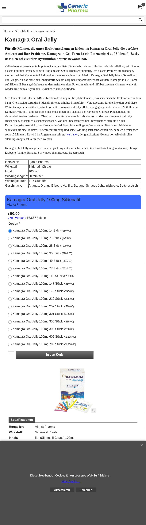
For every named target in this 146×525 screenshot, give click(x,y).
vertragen (72, 134)
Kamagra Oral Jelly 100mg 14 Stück (42, 230)
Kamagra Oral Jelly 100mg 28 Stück (42, 245)
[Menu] (4, 7)
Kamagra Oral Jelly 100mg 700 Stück (44, 344)
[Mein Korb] (139, 7)
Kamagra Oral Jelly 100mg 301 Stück (43, 313)
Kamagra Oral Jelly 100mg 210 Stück (43, 298)
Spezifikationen (22, 419)
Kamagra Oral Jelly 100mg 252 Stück (43, 306)
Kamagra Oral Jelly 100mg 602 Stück (44, 336)
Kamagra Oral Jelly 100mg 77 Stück (42, 268)
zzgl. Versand (17, 217)
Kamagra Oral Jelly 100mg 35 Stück (42, 253)
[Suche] (140, 20)
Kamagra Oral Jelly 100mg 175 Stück (43, 291)
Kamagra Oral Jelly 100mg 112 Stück (43, 276)
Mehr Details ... (71, 481)
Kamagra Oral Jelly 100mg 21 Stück (42, 238)
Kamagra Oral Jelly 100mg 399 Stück (43, 329)
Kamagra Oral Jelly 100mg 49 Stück (42, 260)
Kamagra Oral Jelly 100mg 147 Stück (43, 283)
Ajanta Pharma (17, 204)
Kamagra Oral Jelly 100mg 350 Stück (43, 321)
